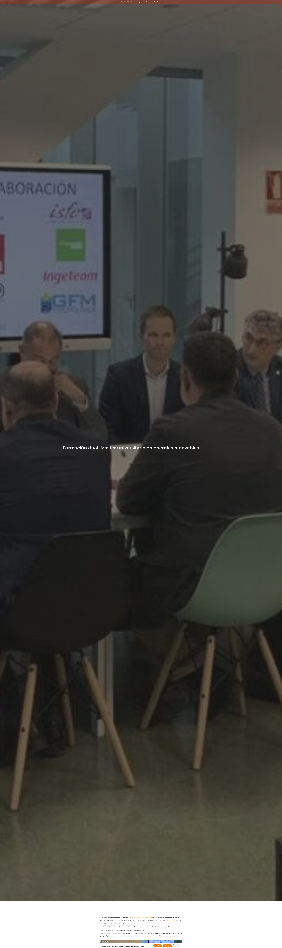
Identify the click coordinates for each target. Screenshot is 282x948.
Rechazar (167, 945)
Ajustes (177, 945)
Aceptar (158, 945)
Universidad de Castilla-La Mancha (141, 917)
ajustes (142, 946)
